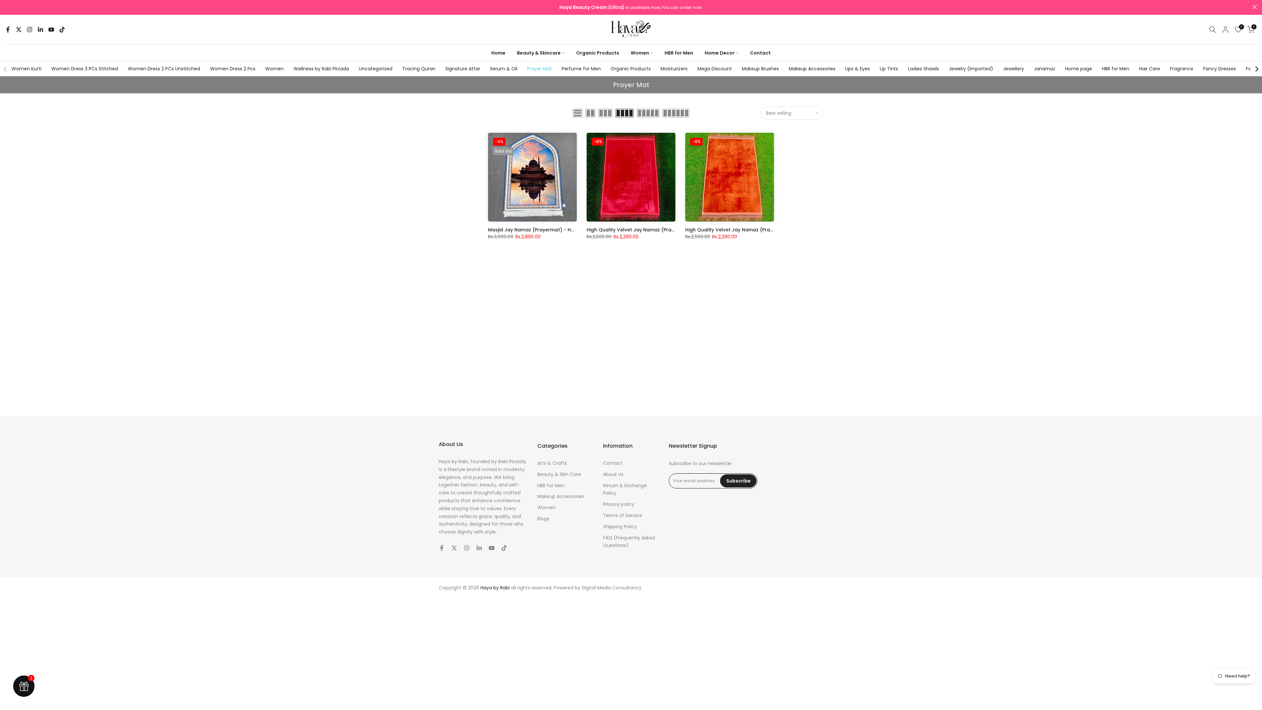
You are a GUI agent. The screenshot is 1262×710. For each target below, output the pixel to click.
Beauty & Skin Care (559, 474)
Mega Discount (714, 68)
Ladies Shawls (923, 68)
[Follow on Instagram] (30, 30)
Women (640, 53)
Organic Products (597, 53)
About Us (613, 474)
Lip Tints (889, 68)
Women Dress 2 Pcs (232, 68)
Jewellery (1013, 68)
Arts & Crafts (552, 463)
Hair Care (1149, 68)
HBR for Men (679, 53)
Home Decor (720, 53)
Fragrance (1181, 68)
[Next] (1256, 69)
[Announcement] (631, 8)
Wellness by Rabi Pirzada (321, 68)
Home (498, 53)
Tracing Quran (418, 68)
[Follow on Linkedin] (40, 30)
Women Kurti (26, 68)
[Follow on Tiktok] (62, 30)
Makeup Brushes (760, 68)
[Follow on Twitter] (19, 30)
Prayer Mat (539, 68)
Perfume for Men (581, 68)
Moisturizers (674, 68)
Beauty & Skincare (539, 53)
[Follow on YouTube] (51, 30)
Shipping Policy (620, 526)
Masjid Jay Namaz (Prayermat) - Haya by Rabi (543, 229)
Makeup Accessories (812, 68)
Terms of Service (622, 515)
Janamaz (1044, 68)
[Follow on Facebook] (8, 30)
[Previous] (5, 69)
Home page (1078, 68)
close (7, 7)
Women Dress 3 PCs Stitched (84, 68)
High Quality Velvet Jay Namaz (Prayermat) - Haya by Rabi (657, 229)
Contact (760, 53)
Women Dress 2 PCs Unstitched (164, 68)
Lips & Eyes (857, 68)
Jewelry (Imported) (971, 68)
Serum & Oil (503, 68)
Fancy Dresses (1219, 68)
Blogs (543, 518)
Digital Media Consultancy (612, 587)
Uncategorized (375, 68)
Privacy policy (618, 504)
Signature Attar (462, 68)
